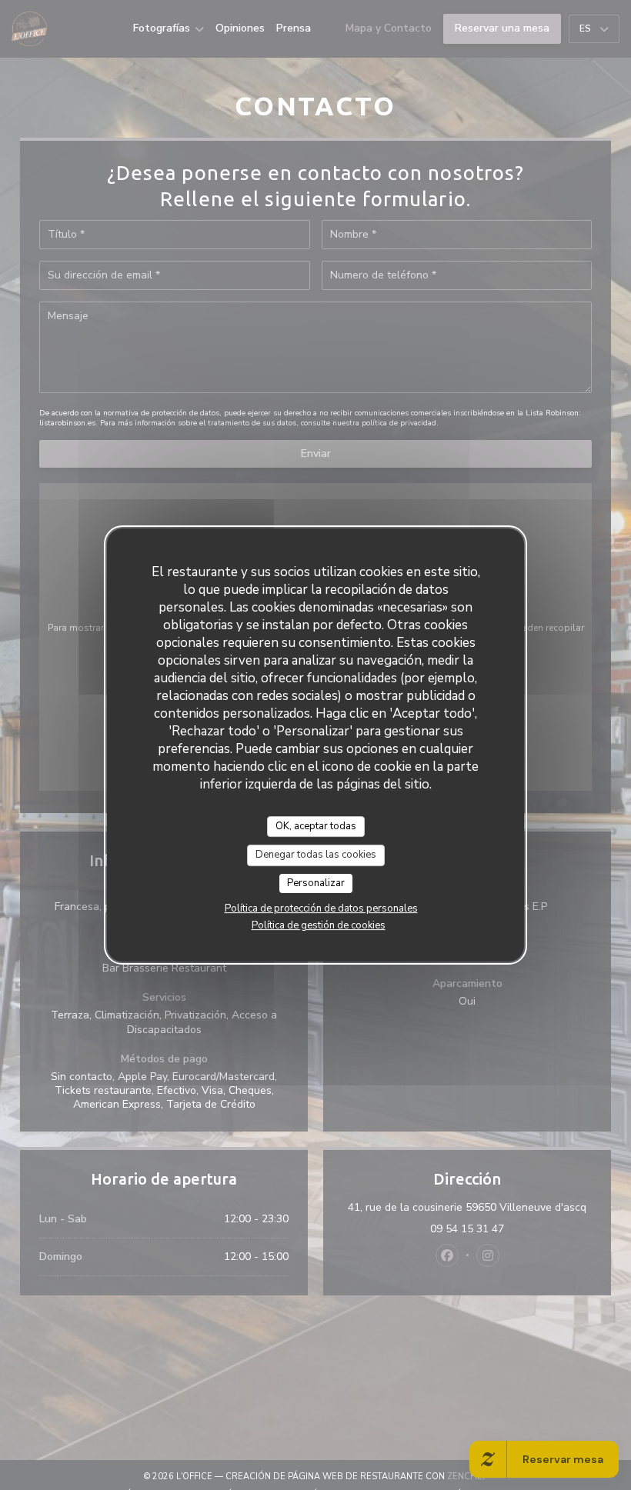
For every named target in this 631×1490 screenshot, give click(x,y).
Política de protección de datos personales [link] (321, 908)
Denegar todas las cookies (315, 855)
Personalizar (316, 883)
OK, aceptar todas (315, 826)
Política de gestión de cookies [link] (319, 925)
